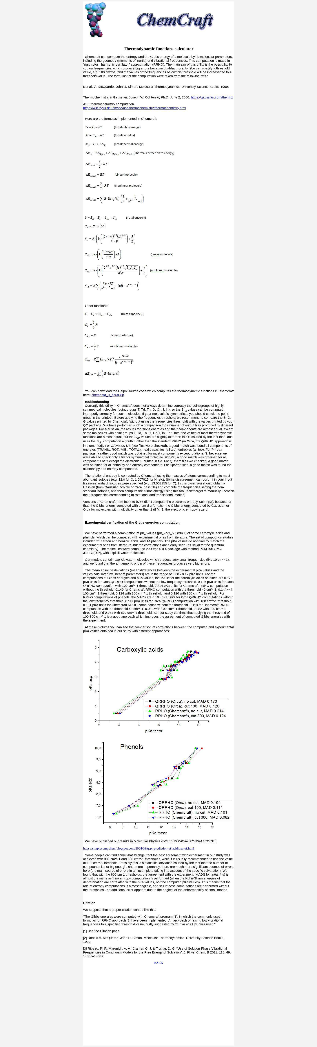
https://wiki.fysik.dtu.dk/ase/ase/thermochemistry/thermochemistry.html (134, 108)
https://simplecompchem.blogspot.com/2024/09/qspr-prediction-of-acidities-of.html (138, 848)
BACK (158, 962)
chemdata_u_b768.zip (108, 395)
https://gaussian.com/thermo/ (212, 97)
